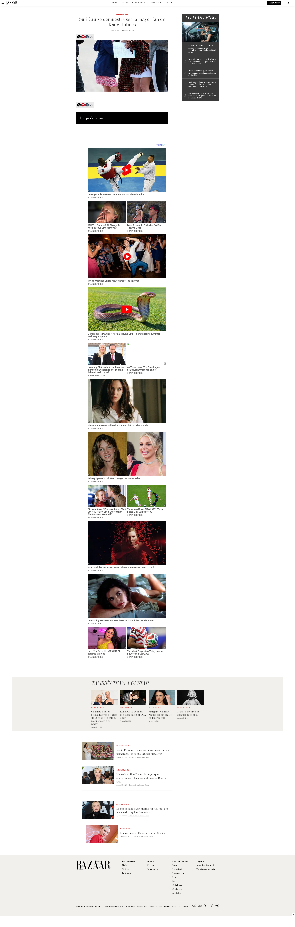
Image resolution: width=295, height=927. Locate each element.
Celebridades (138, 3)
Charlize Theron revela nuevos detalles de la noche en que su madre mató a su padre (104, 718)
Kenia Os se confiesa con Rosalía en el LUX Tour (133, 715)
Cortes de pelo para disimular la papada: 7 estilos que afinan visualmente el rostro (202, 84)
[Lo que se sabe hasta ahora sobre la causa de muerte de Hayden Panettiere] (98, 810)
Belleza (124, 3)
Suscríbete (274, 3)
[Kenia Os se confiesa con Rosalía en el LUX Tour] (133, 697)
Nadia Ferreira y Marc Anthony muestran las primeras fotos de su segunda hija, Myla (142, 752)
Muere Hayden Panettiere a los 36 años (142, 833)
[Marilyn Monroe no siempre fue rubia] (190, 697)
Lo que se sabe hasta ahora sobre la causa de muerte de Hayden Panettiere (142, 810)
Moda (114, 3)
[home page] (11, 3)
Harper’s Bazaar (128, 30)
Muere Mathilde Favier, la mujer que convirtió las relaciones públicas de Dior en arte (141, 777)
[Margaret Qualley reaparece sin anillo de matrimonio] (162, 697)
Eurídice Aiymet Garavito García (139, 757)
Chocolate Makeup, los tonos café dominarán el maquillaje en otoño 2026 (202, 73)
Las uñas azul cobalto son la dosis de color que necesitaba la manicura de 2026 (202, 95)
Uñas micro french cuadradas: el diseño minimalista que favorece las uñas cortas (202, 61)
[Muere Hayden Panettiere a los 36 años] (102, 834)
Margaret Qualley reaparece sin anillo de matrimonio (160, 715)
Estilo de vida (155, 3)
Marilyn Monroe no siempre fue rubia (188, 713)
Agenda (168, 3)
